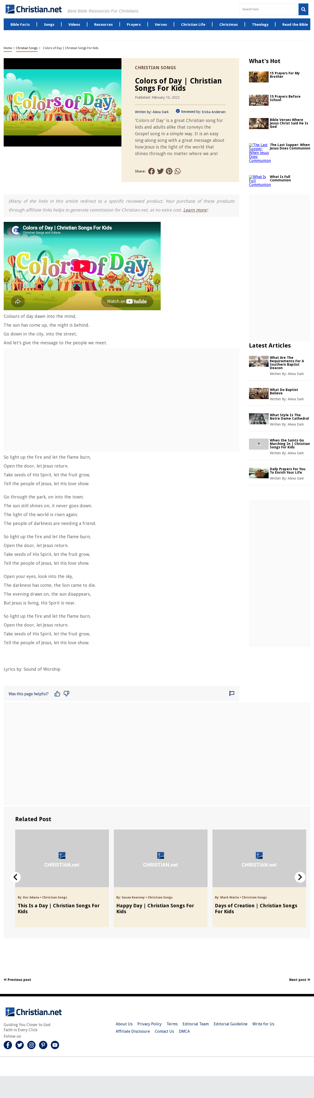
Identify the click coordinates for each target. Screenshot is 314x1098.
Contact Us (164, 1031)
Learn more (195, 210)
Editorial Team (196, 1024)
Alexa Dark (161, 112)
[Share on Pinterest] (169, 171)
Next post (298, 980)
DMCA (184, 1031)
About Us (124, 1024)
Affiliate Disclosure (133, 1031)
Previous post (19, 980)
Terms (172, 1024)
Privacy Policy (149, 1024)
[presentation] (15, 877)
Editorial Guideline (231, 1024)
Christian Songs (27, 48)
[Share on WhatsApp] (178, 171)
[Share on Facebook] (151, 171)
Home (8, 48)
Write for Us (263, 1024)
